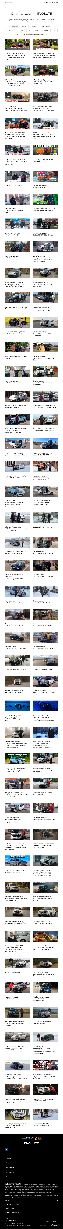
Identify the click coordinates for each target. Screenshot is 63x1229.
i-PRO (36, 30)
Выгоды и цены (9, 1208)
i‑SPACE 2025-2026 (46, 26)
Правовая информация (51, 1221)
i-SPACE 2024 (45, 30)
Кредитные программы (12, 1204)
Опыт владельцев (12, 30)
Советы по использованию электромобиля (35, 34)
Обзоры (24, 26)
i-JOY (17, 34)
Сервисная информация (12, 1212)
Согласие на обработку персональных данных (18, 1225)
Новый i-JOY (33, 26)
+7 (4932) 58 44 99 (49, 2)
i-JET (29, 30)
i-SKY (22, 30)
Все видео (15, 26)
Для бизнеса (10, 1172)
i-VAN (54, 30)
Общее (7, 1200)
